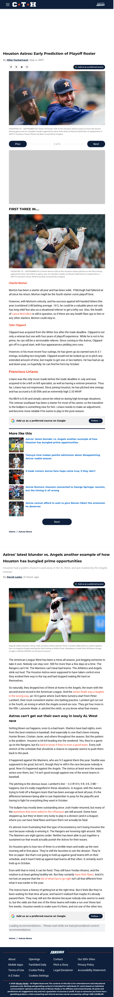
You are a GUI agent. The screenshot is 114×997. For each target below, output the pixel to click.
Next (96, 144)
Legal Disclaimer (63, 970)
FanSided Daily (37, 964)
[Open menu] (8, 4)
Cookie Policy (37, 970)
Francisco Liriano (23, 372)
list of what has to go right (56, 878)
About (11, 959)
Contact (58, 959)
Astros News (25, 531)
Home (12, 531)
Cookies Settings (39, 975)
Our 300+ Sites (86, 959)
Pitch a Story (60, 964)
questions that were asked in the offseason (38, 811)
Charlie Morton (18, 283)
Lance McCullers (22, 313)
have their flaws (84, 874)
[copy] (27, 67)
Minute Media (22, 983)
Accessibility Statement (92, 970)
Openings (34, 959)
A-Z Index (14, 975)
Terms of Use (16, 970)
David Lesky (14, 577)
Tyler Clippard (17, 325)
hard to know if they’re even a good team (64, 744)
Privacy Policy (86, 964)
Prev (17, 144)
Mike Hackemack (17, 60)
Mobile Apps (15, 964)
